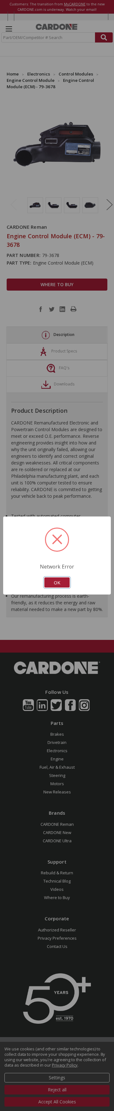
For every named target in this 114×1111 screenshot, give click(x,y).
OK (57, 582)
